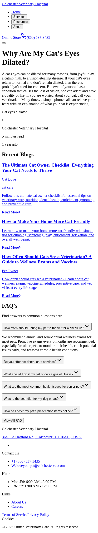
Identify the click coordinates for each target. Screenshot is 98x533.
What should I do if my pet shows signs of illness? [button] (38, 374)
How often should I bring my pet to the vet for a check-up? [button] (44, 328)
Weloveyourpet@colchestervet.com (38, 466)
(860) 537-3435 (38, 37)
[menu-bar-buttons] (4, 43)
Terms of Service (14, 515)
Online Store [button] (11, 37)
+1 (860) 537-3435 (25, 461)
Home (16, 12)
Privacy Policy (38, 515)
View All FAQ (13, 420)
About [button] (17, 27)
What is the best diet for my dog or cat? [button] (31, 398)
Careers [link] (17, 506)
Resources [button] (20, 22)
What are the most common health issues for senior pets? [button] (44, 386)
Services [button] (19, 17)
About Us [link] (18, 502)
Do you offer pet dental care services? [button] (30, 362)
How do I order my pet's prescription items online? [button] (38, 411)
